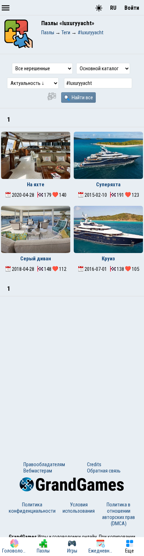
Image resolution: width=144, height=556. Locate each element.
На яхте (35, 184)
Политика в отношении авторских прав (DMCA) (118, 514)
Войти (131, 8)
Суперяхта (108, 184)
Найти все (82, 97)
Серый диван (35, 258)
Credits (94, 464)
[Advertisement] (72, 372)
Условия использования (79, 507)
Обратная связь (104, 471)
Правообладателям (44, 464)
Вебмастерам (37, 471)
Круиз (108, 258)
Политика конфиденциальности (32, 507)
